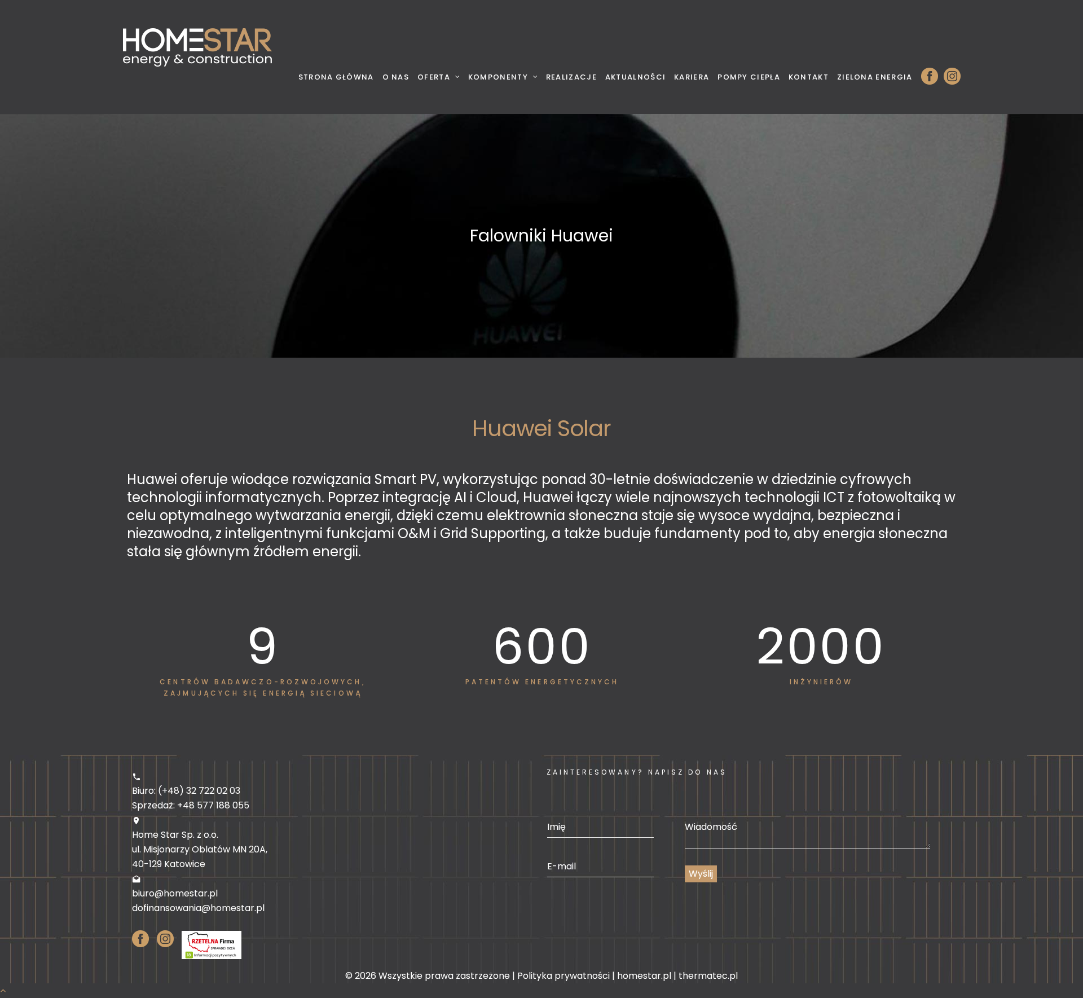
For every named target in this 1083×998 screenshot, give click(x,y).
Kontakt (809, 77)
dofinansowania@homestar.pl (198, 908)
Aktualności (635, 77)
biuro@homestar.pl (175, 893)
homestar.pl (644, 975)
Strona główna (336, 77)
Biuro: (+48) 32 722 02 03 (186, 790)
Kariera (691, 77)
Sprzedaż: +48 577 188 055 (190, 805)
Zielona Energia (875, 77)
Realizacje (571, 77)
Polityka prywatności (563, 975)
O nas (396, 77)
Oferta (433, 77)
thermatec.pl (708, 975)
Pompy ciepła (748, 77)
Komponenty (498, 77)
